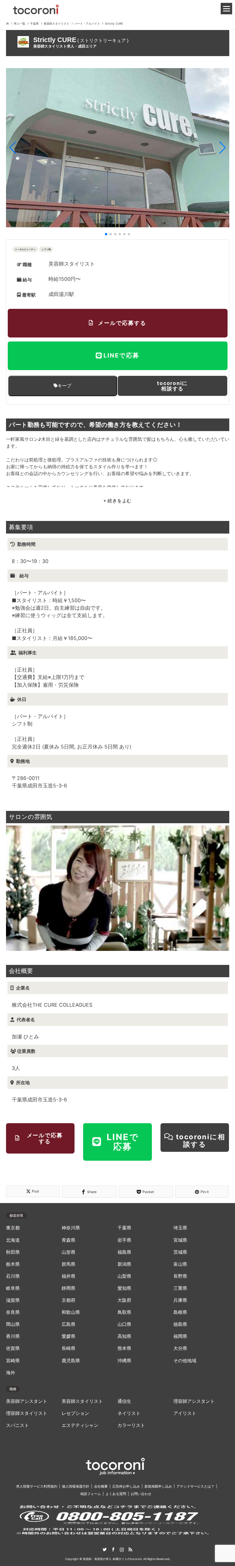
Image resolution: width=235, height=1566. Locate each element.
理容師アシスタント (194, 1401)
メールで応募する (122, 322)
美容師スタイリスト (82, 1401)
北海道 (13, 1240)
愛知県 (124, 1288)
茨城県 (180, 1252)
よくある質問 (115, 1494)
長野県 (180, 1276)
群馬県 (68, 1264)
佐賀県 (13, 1348)
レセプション (75, 1413)
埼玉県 (180, 1228)
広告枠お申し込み (126, 1486)
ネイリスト (128, 1413)
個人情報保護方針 (75, 1486)
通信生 (124, 1401)
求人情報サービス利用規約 (36, 1486)
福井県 (68, 1276)
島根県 (180, 1312)
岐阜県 (13, 1288)
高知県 (124, 1336)
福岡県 (180, 1336)
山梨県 (124, 1276)
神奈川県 (71, 1228)
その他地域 (184, 1360)
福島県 (124, 1252)
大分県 (180, 1348)
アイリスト (184, 1413)
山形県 (68, 1252)
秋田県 (13, 1252)
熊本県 (124, 1348)
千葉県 (124, 1228)
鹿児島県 (71, 1360)
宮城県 (180, 1240)
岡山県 (13, 1324)
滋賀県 (13, 1300)
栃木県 (13, 1264)
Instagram (122, 1549)
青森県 (68, 1240)
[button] (13, 147)
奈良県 (13, 1312)
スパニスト (17, 1425)
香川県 (13, 1336)
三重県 (180, 1288)
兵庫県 (180, 1300)
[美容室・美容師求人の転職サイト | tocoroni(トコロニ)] (36, 8)
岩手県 (124, 1240)
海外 (10, 1372)
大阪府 (124, 1300)
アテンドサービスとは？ (195, 1486)
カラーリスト (131, 1425)
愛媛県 (68, 1336)
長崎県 (68, 1348)
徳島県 (180, 1324)
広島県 (68, 1324)
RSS (130, 1549)
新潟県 (124, 1264)
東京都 (13, 1228)
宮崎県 (13, 1360)
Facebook (113, 1549)
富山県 (180, 1264)
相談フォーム (90, 1494)
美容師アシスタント (26, 1401)
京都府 (68, 1300)
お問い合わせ (141, 1494)
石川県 (13, 1276)
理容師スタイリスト (26, 1413)
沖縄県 (124, 1360)
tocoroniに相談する (172, 386)
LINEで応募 (121, 355)
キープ (64, 385)
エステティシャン (80, 1425)
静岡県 (68, 1288)
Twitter (105, 1549)
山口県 (124, 1324)
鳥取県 (124, 1312)
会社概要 (101, 1486)
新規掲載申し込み (158, 1486)
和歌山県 (71, 1312)
